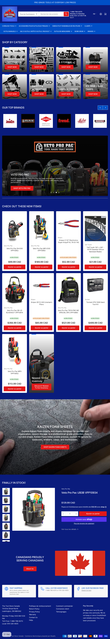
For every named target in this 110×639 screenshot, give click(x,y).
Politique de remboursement (40, 606)
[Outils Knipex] (27, 121)
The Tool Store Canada (15, 636)
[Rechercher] (66, 14)
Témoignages (61, 612)
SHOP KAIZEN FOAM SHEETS (55, 447)
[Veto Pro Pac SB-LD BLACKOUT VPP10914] (14, 289)
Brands (90, 31)
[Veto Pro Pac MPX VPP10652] (14, 350)
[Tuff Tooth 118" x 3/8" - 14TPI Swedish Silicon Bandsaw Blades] (95, 227)
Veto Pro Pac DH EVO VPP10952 (15, 249)
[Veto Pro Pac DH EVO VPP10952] (14, 228)
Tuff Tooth (88, 245)
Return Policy (34, 609)
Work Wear (79, 31)
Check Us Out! (86, 590)
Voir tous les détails (69, 529)
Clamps (87, 26)
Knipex (60, 237)
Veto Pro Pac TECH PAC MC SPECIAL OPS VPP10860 (68, 311)
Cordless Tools (8, 26)
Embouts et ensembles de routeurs (66, 26)
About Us (30, 569)
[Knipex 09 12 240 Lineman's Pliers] (41, 285)
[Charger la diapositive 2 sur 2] (56, 192)
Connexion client (62, 609)
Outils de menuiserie (62, 31)
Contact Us (33, 617)
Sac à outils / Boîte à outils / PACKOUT (35, 31)
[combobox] (54, 14)
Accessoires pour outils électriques (33, 26)
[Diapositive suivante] (59, 192)
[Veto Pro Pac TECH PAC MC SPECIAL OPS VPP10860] (68, 289)
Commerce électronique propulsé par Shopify (40, 636)
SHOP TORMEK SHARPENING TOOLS (27, 188)
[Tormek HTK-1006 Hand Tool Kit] (95, 285)
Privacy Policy (34, 612)
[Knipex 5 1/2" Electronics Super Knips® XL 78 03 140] (68, 223)
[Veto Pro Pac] (9, 121)
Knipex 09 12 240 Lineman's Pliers (41, 303)
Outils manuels (9, 31)
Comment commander (64, 606)
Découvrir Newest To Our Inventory (41, 387)
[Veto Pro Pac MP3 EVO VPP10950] (41, 228)
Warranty (32, 614)
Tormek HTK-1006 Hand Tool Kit (95, 303)
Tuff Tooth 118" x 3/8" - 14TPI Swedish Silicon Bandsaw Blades (95, 249)
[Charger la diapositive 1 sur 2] (53, 192)
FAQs (31, 620)
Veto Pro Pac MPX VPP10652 (14, 372)
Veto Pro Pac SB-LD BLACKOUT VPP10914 (14, 311)
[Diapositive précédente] (51, 192)
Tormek (87, 299)
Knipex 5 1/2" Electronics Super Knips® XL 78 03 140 (68, 241)
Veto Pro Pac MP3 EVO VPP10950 (41, 249)
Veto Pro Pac (8, 246)
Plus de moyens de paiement (84, 523)
